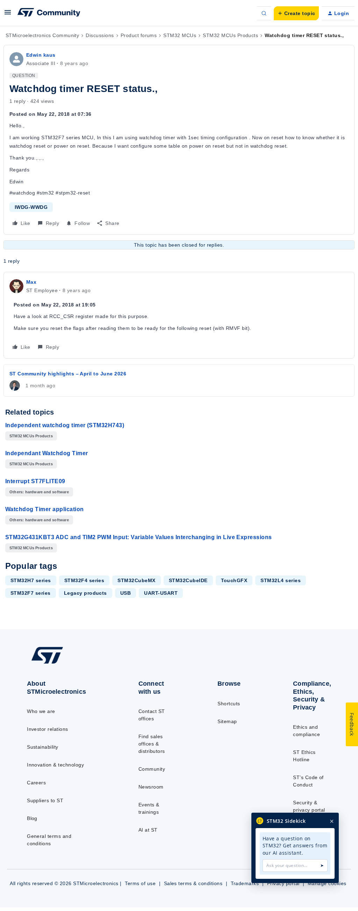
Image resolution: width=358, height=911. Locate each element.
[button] (7, 14)
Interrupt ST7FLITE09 (35, 481)
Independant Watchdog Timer (46, 453)
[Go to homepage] (63, 663)
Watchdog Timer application (44, 509)
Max (31, 282)
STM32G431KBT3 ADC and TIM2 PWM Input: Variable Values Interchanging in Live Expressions (138, 537)
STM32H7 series (30, 580)
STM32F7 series (30, 593)
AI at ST (148, 830)
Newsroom (151, 787)
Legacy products (85, 593)
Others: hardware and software (39, 492)
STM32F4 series (84, 580)
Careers (36, 782)
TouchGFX (234, 580)
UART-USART (161, 593)
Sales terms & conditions (193, 883)
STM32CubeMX (136, 580)
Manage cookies (327, 883)
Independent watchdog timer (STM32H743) (64, 425)
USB (125, 593)
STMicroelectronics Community (42, 35)
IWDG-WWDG (31, 207)
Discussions (100, 35)
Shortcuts (228, 703)
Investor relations (47, 729)
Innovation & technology (55, 765)
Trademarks (245, 883)
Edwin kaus (41, 55)
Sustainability (42, 747)
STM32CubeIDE (188, 580)
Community (151, 769)
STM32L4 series (280, 580)
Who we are (41, 711)
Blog (32, 818)
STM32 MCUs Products (230, 35)
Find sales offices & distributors (151, 744)
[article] (179, 315)
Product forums (139, 35)
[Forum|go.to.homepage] (48, 13)
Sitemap (227, 721)
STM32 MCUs (179, 35)
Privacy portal (283, 883)
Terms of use (140, 883)
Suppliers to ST (45, 800)
